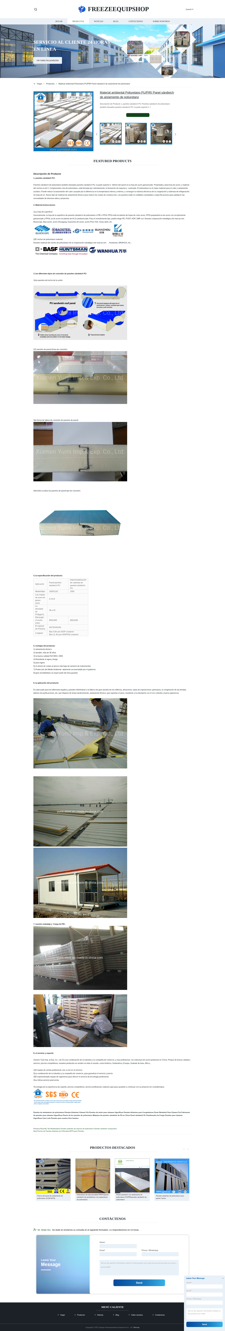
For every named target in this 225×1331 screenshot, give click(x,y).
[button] (35, 9)
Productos (78, 21)
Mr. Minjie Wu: (44, 1230)
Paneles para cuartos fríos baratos (65, 1118)
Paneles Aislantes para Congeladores (139, 1112)
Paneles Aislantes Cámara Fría (77, 1112)
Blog (115, 21)
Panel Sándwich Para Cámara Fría (167, 1112)
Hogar (58, 21)
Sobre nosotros (161, 21)
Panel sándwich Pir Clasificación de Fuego (147, 1115)
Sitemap (136, 1327)
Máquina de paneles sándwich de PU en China (111, 1115)
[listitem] (112, 133)
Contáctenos (136, 21)
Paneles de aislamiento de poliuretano (48, 1112)
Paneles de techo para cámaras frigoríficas (106, 1112)
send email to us (139, 115)
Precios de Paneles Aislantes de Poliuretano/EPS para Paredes (60, 1131)
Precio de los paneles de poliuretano (77, 1115)
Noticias (98, 21)
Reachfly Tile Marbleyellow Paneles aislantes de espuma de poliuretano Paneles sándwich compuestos (78, 1129)
